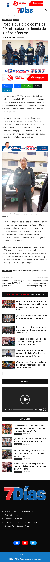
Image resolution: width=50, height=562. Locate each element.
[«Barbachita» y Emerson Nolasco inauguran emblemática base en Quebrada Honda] (8, 365)
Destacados (12, 16)
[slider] (23, 409)
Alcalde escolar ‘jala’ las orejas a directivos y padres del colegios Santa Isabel (31, 330)
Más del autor (37, 294)
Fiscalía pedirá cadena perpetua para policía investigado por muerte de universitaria (31, 342)
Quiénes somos (25, 555)
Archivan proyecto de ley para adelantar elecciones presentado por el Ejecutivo (37, 283)
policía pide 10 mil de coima (22, 271)
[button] (4, 10)
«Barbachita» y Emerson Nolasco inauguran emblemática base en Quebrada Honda (31, 365)
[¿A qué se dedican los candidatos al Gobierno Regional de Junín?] (8, 318)
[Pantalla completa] (44, 409)
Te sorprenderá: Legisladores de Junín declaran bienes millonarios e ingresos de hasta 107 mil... (30, 428)
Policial (16, 20)
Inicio (4, 16)
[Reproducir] (5, 409)
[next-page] (7, 373)
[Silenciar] (40, 409)
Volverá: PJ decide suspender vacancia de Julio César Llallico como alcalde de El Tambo (30, 353)
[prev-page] (3, 373)
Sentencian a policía (39, 271)
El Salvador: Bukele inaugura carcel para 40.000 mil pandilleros (13, 283)
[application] (25, 399)
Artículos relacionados (17, 294)
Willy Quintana (10, 37)
